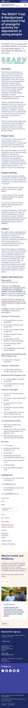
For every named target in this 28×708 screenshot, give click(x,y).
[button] (25, 5)
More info (8, 701)
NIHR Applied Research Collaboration (6, 1)
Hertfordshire (4, 535)
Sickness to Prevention (7, 526)
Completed (6, 517)
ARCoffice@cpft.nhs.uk (7, 654)
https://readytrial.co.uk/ (9, 282)
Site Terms (4, 660)
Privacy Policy (11, 658)
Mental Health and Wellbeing (7, 509)
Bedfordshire (4, 533)
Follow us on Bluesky (6, 670)
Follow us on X (2, 670)
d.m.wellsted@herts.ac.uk (10, 494)
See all (4, 623)
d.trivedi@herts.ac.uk (8, 484)
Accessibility (19, 658)
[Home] (10, 5)
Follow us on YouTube (14, 670)
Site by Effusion (5, 661)
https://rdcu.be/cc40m (16, 295)
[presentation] (3, 581)
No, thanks (11, 704)
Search (25, 1)
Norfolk (3, 537)
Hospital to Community (7, 524)
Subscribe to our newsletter (18, 670)
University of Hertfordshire (8, 544)
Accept (4, 704)
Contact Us (4, 658)
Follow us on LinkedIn (10, 670)
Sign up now (6, 641)
